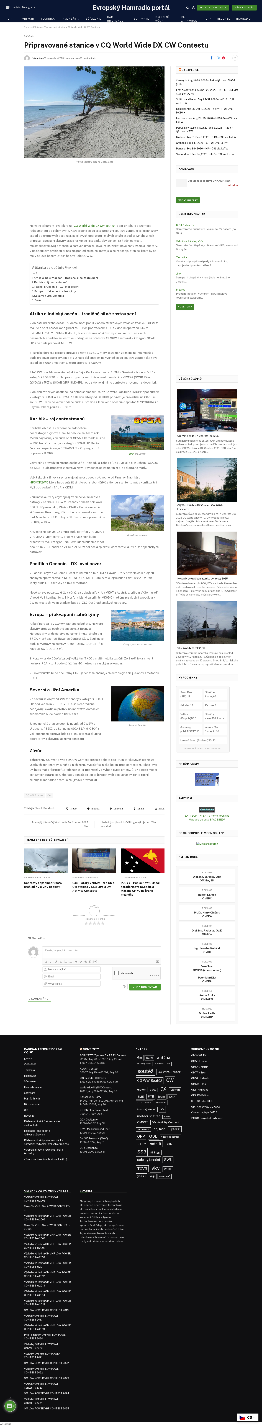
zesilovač (164, 1176)
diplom (141, 1089)
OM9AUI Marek (200, 1078)
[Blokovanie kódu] (80, 962)
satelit (155, 1144)
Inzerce (180, 289)
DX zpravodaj (189, 19)
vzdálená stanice (170, 1136)
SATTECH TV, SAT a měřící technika (207, 815)
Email (161, 808)
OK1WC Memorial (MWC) (94, 1138)
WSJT (168, 1169)
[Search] (188, 8)
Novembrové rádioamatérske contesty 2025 (202, 578)
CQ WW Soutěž (34, 795)
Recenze (223, 18)
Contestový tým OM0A (204, 1112)
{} (90, 961)
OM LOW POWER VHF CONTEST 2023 (46, 1378)
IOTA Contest (144, 1102)
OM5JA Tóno (198, 1084)
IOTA (172, 1096)
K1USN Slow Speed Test (94, 1110)
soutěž (145, 1071)
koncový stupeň (146, 1109)
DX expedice (190, 70)
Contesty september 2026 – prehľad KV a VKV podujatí (44, 885)
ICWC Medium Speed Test (95, 1129)
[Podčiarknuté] (55, 962)
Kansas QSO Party (90, 1097)
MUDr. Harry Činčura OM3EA (207, 914)
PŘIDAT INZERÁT (188, 200)
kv (162, 1109)
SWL (168, 1160)
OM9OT (142, 1122)
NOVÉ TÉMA (185, 307)
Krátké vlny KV (185, 225)
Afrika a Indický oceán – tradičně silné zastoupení (66, 277)
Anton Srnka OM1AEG (207, 997)
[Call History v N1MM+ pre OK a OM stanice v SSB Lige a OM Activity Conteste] (94, 860)
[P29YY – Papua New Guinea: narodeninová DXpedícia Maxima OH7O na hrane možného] (143, 860)
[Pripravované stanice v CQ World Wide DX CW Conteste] (94, 112)
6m (139, 1058)
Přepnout (70, 267)
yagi (152, 1176)
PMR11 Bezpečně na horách (207, 1118)
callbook (159, 1063)
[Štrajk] (60, 962)
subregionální (148, 1160)
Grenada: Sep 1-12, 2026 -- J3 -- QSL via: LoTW (202, 142)
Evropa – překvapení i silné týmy (55, 291)
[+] (95, 961)
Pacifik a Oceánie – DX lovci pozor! (56, 286)
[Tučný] (45, 962)
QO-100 (174, 1129)
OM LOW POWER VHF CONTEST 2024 (46, 1393)
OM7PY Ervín (198, 1072)
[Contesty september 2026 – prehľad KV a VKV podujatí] (46, 860)
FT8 (151, 1096)
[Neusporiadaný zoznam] (70, 962)
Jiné (178, 273)
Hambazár (68, 18)
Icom (161, 1096)
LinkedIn (117, 808)
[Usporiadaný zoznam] (65, 962)
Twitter (72, 808)
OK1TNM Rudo (199, 1089)
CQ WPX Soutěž (169, 1072)
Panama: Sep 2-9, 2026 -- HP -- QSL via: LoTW (202, 148)
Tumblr (139, 808)
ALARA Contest (89, 1068)
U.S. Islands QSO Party (93, 1078)
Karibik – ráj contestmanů (50, 282)
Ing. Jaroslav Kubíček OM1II (207, 950)
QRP (208, 18)
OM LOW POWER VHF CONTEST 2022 (46, 1363)
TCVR (142, 1168)
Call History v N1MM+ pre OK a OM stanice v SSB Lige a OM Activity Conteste (93, 886)
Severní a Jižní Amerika (49, 295)
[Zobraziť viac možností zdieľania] (235, 58)
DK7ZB (153, 1090)
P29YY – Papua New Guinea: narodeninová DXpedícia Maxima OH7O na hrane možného (140, 888)
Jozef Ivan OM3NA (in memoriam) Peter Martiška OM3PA (207, 974)
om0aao (39, 58)
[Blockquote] (75, 962)
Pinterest (228, 58)
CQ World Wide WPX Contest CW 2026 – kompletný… (200, 507)
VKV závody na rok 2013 (191, 648)
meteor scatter (148, 1116)
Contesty (91, 1049)
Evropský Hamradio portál (131, 7)
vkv (155, 1168)
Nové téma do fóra (213, 7)
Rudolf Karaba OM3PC (207, 896)
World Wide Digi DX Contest (96, 1087)
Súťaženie (93, 18)
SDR (168, 1144)
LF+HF (12, 18)
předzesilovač (143, 1129)
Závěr (38, 300)
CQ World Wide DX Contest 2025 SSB (198, 435)
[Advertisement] (94, 196)
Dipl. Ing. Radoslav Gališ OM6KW (207, 932)
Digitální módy (162, 19)
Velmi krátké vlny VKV (189, 241)
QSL (153, 1136)
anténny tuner (144, 1063)
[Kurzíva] (50, 962)
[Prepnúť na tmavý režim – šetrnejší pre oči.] (193, 7)
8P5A (132, 453)
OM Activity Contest (165, 1122)
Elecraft (175, 1089)
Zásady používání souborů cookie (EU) (45, 1159)
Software (141, 18)
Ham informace (115, 19)
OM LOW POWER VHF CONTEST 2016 (46, 1310)
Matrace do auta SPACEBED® (207, 819)
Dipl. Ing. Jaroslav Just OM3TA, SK (207, 878)
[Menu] (7, 8)
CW (49, 795)
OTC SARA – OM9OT (203, 1101)
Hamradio (243, 18)
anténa (163, 1057)
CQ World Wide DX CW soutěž (94, 225)
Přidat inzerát (244, 7)
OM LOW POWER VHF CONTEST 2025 (46, 1408)
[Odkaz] (85, 962)
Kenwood (161, 1102)
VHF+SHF (28, 18)
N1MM (167, 1116)
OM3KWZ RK (199, 1055)
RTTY (141, 1144)
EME (140, 1096)
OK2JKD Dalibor (200, 1095)
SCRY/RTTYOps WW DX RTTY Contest (103, 1055)
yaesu (141, 1176)
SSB (141, 1152)
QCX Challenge (89, 1119)
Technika (48, 18)
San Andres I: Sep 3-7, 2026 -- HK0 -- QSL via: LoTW (205, 154)
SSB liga (155, 1152)
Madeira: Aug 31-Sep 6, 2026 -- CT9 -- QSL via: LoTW (206, 137)
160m (149, 1057)
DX (163, 1089)
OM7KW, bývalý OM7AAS (205, 1106)
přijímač (159, 1129)
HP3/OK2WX (39, 482)
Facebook (216, 58)
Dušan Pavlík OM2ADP (207, 1015)
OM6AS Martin (199, 1066)
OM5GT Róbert (200, 1061)
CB (168, 1063)
